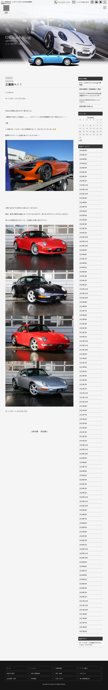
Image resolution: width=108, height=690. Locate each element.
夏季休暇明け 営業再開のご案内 (90, 89)
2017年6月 (83, 627)
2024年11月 (83, 241)
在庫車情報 (58, 668)
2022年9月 (83, 354)
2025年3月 (83, 224)
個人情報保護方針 (85, 678)
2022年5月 (83, 371)
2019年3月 (83, 536)
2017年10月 (83, 610)
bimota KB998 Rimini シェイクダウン (90, 101)
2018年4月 (83, 584)
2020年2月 (83, 488)
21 (94, 131)
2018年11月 (83, 553)
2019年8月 (83, 514)
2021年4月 (83, 428)
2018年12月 (83, 549)
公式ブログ (14, 44)
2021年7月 (83, 415)
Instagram (92, 2)
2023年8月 (83, 306)
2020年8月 (83, 462)
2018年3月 (83, 588)
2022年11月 (83, 345)
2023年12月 (83, 289)
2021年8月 (83, 410)
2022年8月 (83, 358)
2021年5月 (83, 423)
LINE (101, 2)
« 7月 (80, 140)
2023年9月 (83, 302)
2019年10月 (83, 506)
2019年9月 (83, 510)
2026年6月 (83, 159)
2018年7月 (83, 571)
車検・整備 (58, 673)
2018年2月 (83, 592)
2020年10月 (83, 454)
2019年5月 (83, 527)
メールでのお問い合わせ (82, 2)
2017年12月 (83, 601)
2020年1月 (83, 493)
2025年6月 (83, 211)
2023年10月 (83, 298)
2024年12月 (83, 237)
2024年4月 (83, 272)
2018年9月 (83, 562)
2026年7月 (83, 155)
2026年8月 (83, 150)
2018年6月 (83, 575)
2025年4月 (83, 220)
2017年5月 (83, 631)
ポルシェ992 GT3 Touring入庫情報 (90, 84)
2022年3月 (83, 380)
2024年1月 (83, 285)
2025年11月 (83, 189)
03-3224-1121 (64, 2)
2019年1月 (83, 545)
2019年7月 (83, 519)
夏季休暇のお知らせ (86, 106)
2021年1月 (83, 441)
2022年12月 (83, 341)
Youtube (96, 2)
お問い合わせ (59, 678)
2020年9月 (83, 458)
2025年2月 (83, 228)
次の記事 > (44, 431)
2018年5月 (83, 579)
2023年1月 (83, 337)
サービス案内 (83, 668)
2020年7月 (83, 467)
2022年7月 (83, 363)
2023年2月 (83, 332)
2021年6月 (83, 419)
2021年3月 (83, 432)
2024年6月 (83, 263)
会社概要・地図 (11, 678)
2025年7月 (83, 207)
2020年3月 (83, 484)
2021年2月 (83, 436)
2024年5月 (83, 267)
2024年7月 (83, 259)
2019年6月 (83, 523)
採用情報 (33, 678)
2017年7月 (83, 623)
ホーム (7, 44)
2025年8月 (83, 202)
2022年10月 (83, 350)
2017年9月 (83, 614)
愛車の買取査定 (35, 673)
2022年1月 (83, 389)
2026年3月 (83, 172)
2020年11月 (83, 449)
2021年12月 (83, 393)
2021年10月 (83, 402)
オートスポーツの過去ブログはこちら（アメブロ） (90, 644)
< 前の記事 (34, 431)
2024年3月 (83, 276)
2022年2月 (83, 384)
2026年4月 (83, 168)
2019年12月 (83, 497)
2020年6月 (83, 471)
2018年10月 (83, 558)
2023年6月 (83, 315)
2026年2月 (83, 176)
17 (80, 131)
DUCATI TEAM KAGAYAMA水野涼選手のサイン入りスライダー (90, 94)
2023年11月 (83, 293)
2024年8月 (83, 254)
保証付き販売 (10, 673)
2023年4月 (83, 324)
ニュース (33, 668)
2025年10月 (83, 194)
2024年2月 (83, 280)
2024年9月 (83, 250)
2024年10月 (83, 246)
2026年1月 (83, 181)
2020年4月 (83, 480)
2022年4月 (83, 376)
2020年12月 (83, 445)
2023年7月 (83, 311)
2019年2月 (83, 540)
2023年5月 (83, 319)
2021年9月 (83, 406)
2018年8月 (83, 566)
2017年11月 (83, 605)
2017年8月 (83, 618)
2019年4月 (83, 532)
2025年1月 (83, 233)
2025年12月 (83, 185)
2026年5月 (83, 163)
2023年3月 (83, 328)
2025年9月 (83, 198)
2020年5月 (83, 475)
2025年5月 (83, 215)
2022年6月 (83, 367)
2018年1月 (83, 597)
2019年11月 (83, 501)
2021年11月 (83, 397)
